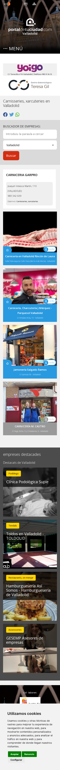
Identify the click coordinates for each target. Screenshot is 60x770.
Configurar (16, 760)
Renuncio (29, 754)
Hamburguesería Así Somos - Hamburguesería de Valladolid (28, 590)
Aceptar (14, 754)
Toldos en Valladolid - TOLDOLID (25, 536)
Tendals (12, 525)
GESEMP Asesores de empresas (24, 640)
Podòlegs (13, 473)
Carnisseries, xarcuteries (27, 201)
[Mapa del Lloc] (34, 3)
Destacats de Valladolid (19, 463)
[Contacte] (26, 3)
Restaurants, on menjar (20, 577)
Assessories (15, 629)
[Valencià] (6, 4)
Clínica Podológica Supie (27, 481)
